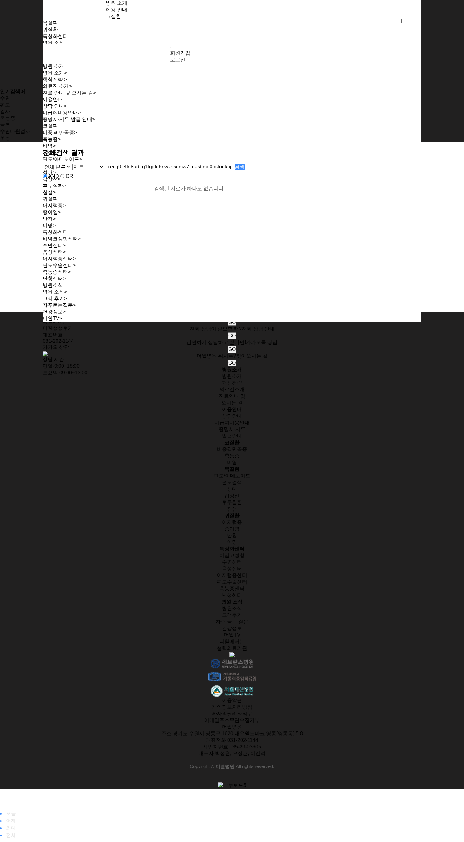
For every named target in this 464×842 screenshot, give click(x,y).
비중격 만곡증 (60, 132)
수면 (5, 98)
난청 (232, 535)
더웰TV (52, 318)
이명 (232, 542)
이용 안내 (116, 9)
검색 (240, 166)
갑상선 (232, 495)
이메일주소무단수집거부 (232, 720)
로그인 (412, 21)
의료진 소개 (57, 86)
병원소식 (232, 608)
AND (53, 176)
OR (69, 176)
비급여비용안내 (62, 112)
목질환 (50, 23)
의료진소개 (232, 389)
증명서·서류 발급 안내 (69, 119)
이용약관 (232, 700)
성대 (232, 489)
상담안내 (232, 416)
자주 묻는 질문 (232, 621)
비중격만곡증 (232, 449)
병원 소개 (116, 3)
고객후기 (232, 615)
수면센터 (232, 562)
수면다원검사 (15, 131)
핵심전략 (55, 79)
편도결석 (232, 482)
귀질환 (50, 29)
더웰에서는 (232, 641)
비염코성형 (232, 555)
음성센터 (232, 568)
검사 (5, 111)
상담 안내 (55, 106)
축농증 (52, 139)
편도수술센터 (232, 582)
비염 (49, 145)
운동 (5, 138)
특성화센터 (55, 36)
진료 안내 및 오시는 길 (69, 92)
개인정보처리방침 (232, 707)
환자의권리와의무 (232, 713)
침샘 (232, 509)
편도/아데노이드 (232, 475)
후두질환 (232, 502)
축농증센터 (232, 588)
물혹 (5, 124)
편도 (5, 104)
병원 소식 (53, 42)
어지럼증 (232, 522)
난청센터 (232, 595)
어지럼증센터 (232, 575)
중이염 (232, 528)
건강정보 (54, 311)
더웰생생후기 (58, 328)
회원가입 (388, 21)
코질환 (113, 16)
